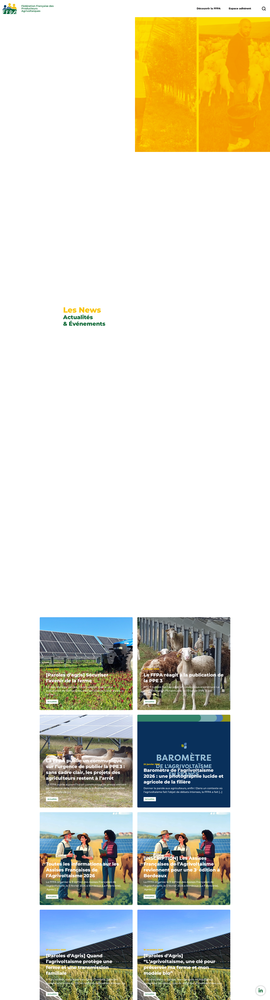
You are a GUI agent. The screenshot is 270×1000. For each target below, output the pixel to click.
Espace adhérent (240, 8)
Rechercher (264, 8)
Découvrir (209, 8)
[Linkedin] (260, 990)
